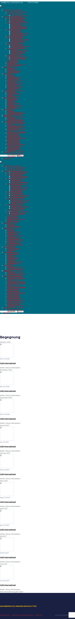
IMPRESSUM (4, 615)
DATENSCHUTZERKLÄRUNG (22, 615)
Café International (8, 363)
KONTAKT (38, 615)
